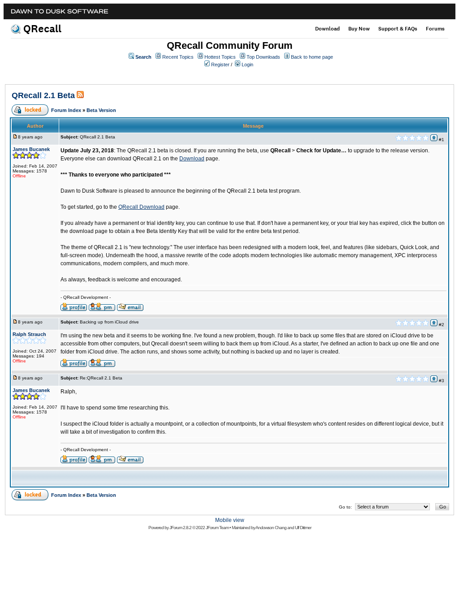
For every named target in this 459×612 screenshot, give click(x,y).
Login (247, 64)
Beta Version (101, 110)
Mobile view (229, 520)
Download (327, 28)
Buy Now (359, 28)
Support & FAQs (397, 28)
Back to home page (312, 57)
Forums (435, 28)
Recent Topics (178, 57)
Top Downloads (263, 57)
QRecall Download (141, 207)
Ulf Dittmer (303, 527)
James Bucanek (31, 149)
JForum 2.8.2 (180, 527)
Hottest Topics (220, 57)
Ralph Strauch (29, 334)
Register (220, 64)
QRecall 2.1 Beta (43, 95)
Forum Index (66, 110)
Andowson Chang (270, 527)
